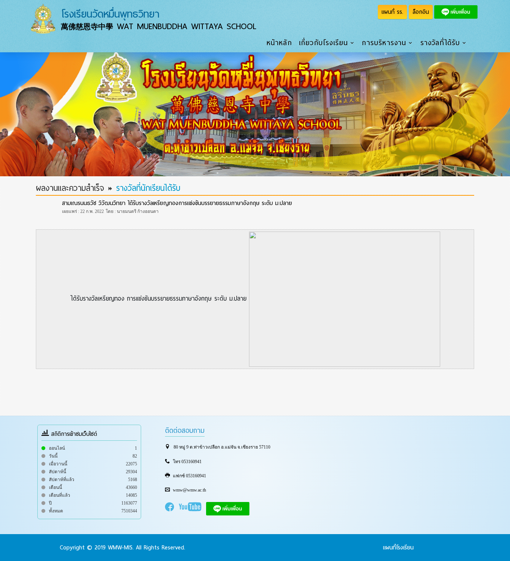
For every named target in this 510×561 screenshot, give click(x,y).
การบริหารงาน (384, 43)
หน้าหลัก (279, 43)
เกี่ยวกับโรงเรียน (323, 43)
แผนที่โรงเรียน (398, 547)
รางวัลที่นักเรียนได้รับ (148, 188)
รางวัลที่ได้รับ (440, 43)
